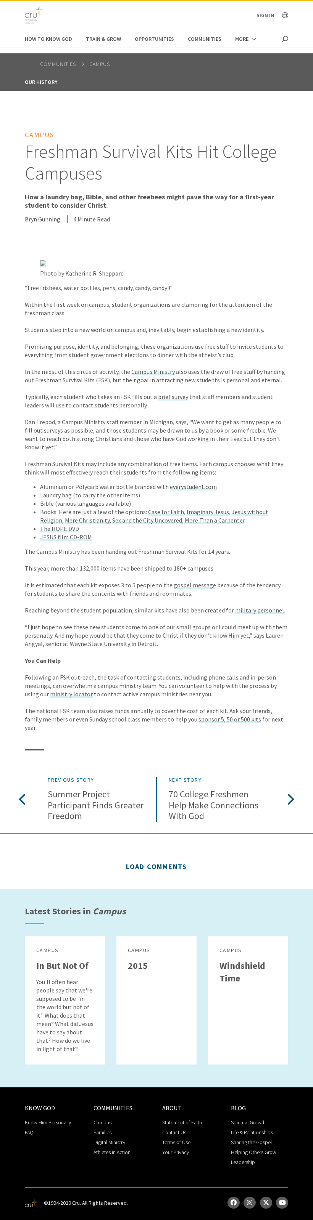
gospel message (195, 585)
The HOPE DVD (59, 528)
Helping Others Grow (253, 1152)
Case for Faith (166, 512)
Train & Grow (103, 38)
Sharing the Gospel (251, 1142)
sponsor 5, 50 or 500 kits (229, 719)
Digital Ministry (109, 1142)
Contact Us (174, 1132)
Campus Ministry (153, 371)
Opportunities (154, 38)
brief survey (173, 397)
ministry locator (71, 694)
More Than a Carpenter (214, 520)
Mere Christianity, (88, 520)
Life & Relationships (252, 1132)
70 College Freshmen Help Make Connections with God (213, 805)
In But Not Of (62, 966)
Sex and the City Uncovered (147, 520)
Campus (99, 64)
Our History (41, 82)
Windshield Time (242, 972)
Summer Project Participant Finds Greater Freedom (96, 805)
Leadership (243, 1162)
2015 (138, 966)
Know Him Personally (48, 1122)
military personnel (259, 610)
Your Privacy (175, 1152)
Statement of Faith (182, 1122)
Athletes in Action (112, 1152)
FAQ (29, 1132)
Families (102, 1132)
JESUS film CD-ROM (66, 537)
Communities (204, 38)
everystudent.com (193, 487)
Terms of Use (176, 1142)
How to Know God (48, 38)
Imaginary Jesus (208, 512)
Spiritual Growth (248, 1122)
